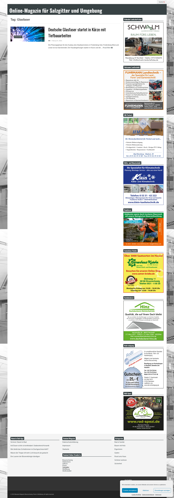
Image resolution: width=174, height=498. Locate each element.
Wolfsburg (66, 469)
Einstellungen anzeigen (162, 490)
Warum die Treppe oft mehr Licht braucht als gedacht (29, 453)
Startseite (65, 449)
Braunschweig (67, 460)
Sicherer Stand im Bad (18, 442)
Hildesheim (66, 462)
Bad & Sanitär (119, 442)
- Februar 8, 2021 (56, 41)
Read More (107, 48)
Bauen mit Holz (119, 445)
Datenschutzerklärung (148, 494)
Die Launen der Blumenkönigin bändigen (25, 456)
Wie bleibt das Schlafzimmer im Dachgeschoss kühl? (29, 449)
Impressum (158, 494)
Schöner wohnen (120, 460)
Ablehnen (146, 490)
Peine (64, 465)
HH (49, 41)
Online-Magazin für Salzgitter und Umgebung (55, 10)
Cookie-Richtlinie (136, 494)
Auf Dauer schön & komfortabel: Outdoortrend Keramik (29, 445)
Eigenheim (18, 37)
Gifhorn (65, 464)
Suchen (161, 2)
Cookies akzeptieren (130, 490)
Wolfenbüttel (66, 471)
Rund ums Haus (120, 456)
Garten (116, 453)
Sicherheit (118, 463)
